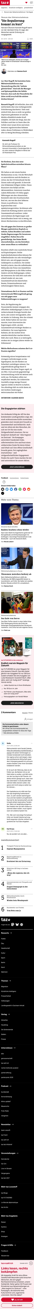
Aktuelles (4, 1020)
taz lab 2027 (5, 1178)
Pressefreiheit (6, 996)
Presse (3, 1039)
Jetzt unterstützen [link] (17, 467)
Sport (3, 958)
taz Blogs (4, 1193)
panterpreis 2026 (7, 1077)
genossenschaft (6, 1058)
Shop (3, 1232)
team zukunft (5, 1130)
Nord (3, 967)
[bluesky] (17, 925)
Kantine (4, 1227)
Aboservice (5, 1256)
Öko (2, 943)
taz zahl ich (5, 1063)
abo (2, 1054)
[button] (31, 2)
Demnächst (5, 1159)
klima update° (6, 1101)
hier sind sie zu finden (11, 733)
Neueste (24, 713)
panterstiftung (6, 1073)
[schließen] (31, 1263)
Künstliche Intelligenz (8, 991)
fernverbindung (6, 1097)
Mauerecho (5, 1106)
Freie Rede (5, 1111)
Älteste (31, 713)
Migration (4, 986)
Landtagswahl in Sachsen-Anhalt (12, 1006)
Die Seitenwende (7, 1030)
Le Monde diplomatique (9, 1202)
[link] (4, 7)
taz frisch (4, 1135)
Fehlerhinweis (24, 478)
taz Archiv (4, 1207)
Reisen (3, 1222)
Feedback (4, 1251)
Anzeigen (4, 1236)
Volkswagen (5, 1001)
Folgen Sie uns (5, 925)
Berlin (3, 962)
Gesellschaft (5, 948)
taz (5, 919)
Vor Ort (3, 1164)
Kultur (3, 953)
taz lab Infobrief (6, 1144)
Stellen (3, 1034)
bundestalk (5, 1092)
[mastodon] (12, 925)
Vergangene (5, 1173)
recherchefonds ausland (9, 1068)
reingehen (4, 1116)
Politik (3, 939)
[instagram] (21, 925)
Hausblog (4, 1025)
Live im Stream (6, 1168)
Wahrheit (4, 972)
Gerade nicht (24, 1263)
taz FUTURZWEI (6, 1198)
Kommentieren (14, 478)
